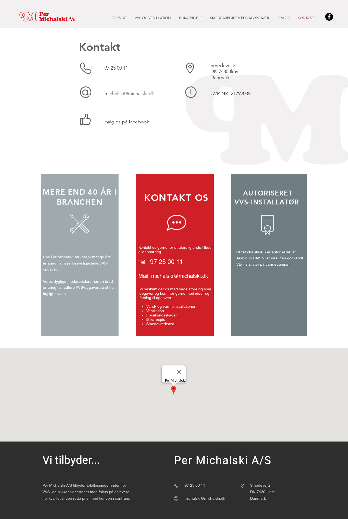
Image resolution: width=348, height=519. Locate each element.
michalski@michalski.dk (129, 94)
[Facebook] (329, 17)
